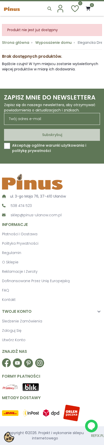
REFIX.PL (97, 435)
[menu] (97, 9)
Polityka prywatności (20, 243)
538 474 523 (21, 205)
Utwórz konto (13, 339)
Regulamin (11, 252)
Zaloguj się (11, 330)
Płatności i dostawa (19, 234)
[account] (60, 8)
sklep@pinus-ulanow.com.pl (36, 215)
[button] (49, 8)
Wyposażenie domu (53, 42)
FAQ (5, 290)
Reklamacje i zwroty (20, 271)
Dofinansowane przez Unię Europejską (36, 280)
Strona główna (15, 42)
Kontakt (9, 299)
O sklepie (10, 262)
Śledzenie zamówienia (22, 321)
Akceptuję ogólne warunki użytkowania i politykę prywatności (49, 148)
